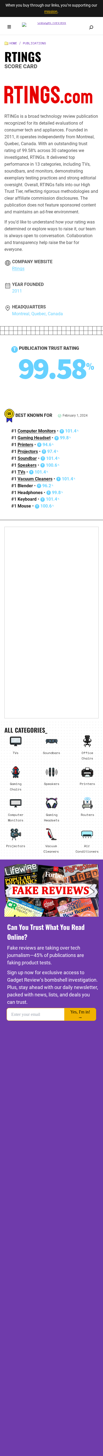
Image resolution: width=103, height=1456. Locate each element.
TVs (21, 472)
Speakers (27, 465)
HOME (13, 43)
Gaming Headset (34, 437)
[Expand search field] (91, 27)
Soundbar (27, 458)
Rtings (18, 268)
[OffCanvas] (9, 27)
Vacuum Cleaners (35, 478)
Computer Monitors (37, 431)
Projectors (28, 451)
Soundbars (51, 752)
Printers (25, 444)
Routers (87, 814)
